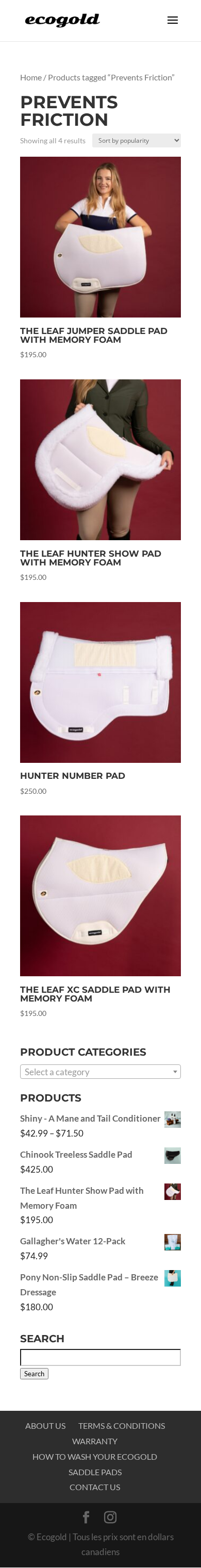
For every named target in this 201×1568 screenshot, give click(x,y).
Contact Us (95, 1487)
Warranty (95, 1441)
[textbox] (100, 1072)
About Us (45, 1425)
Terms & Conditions (121, 1425)
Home (31, 77)
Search (34, 1374)
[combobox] (100, 1071)
